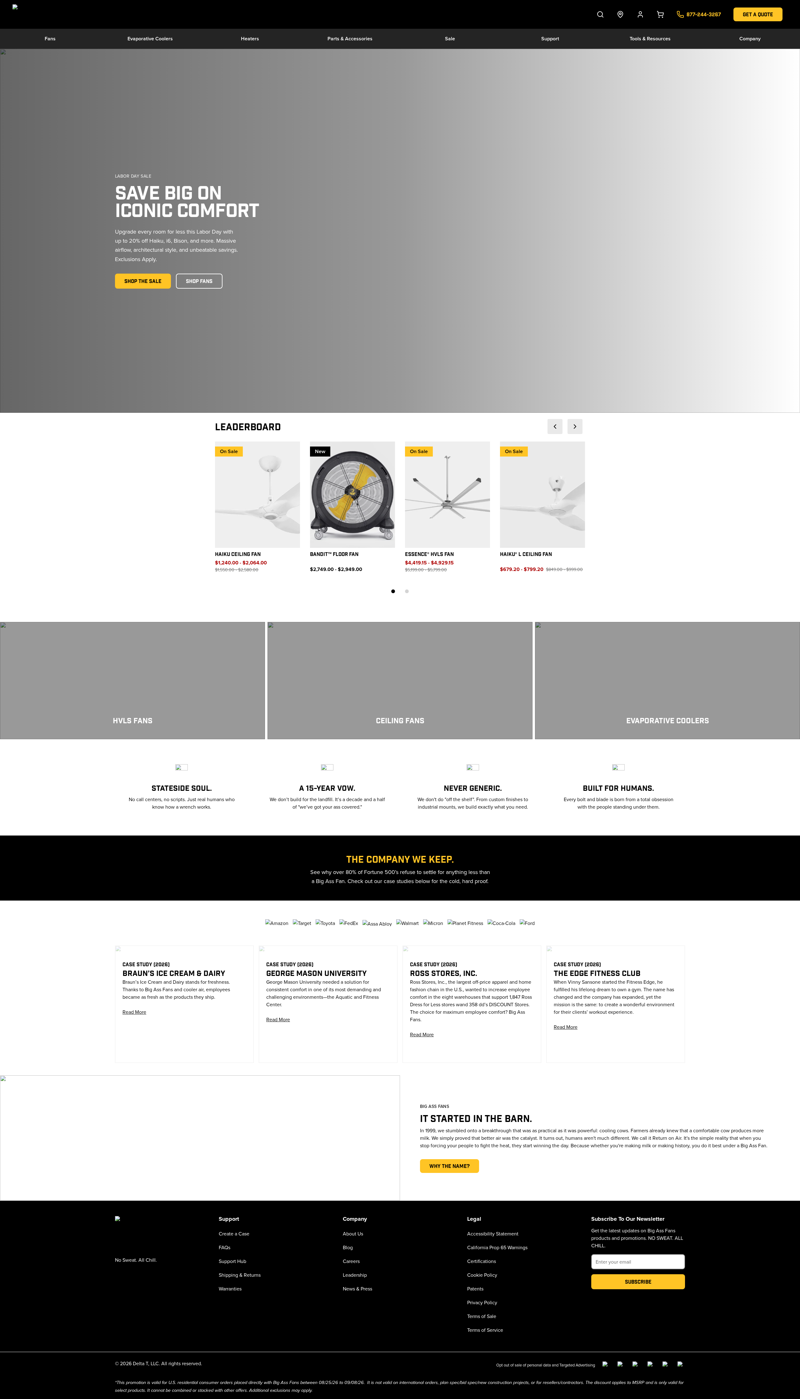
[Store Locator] (620, 14)
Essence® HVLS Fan (429, 554)
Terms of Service (485, 1329)
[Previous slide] (555, 426)
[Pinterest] (681, 1365)
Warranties (230, 1288)
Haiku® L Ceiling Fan (526, 554)
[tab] (393, 591)
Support (550, 38)
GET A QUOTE (758, 14)
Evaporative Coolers (150, 38)
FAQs (224, 1247)
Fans (50, 38)
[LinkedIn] (636, 1365)
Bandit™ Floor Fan (334, 554)
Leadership (355, 1274)
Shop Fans (199, 281)
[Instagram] (621, 1365)
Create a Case (234, 1233)
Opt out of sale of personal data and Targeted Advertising (545, 1365)
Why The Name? (449, 1166)
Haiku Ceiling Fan (238, 554)
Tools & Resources (650, 38)
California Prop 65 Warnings (497, 1247)
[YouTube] (651, 1365)
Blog (348, 1247)
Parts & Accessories (350, 38)
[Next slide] (575, 426)
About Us (353, 1233)
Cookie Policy (482, 1274)
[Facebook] (606, 1365)
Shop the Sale (143, 281)
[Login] (640, 14)
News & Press (357, 1288)
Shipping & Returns (240, 1274)
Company (750, 38)
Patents (475, 1288)
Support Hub (232, 1261)
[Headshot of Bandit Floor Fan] (352, 495)
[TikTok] (666, 1365)
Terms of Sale (481, 1316)
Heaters (250, 38)
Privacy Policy (482, 1302)
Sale (450, 38)
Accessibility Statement (492, 1233)
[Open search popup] (600, 14)
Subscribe (638, 1282)
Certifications (481, 1261)
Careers (351, 1261)
